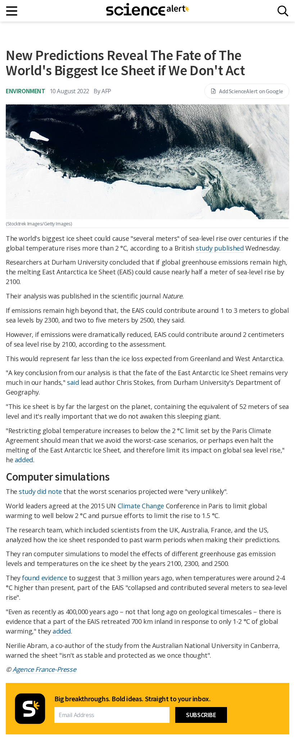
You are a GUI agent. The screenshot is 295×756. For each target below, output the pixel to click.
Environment (25, 91)
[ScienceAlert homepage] (147, 10)
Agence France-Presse (44, 669)
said (73, 382)
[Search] (283, 11)
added (24, 459)
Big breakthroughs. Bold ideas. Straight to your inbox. (132, 699)
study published (220, 248)
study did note (40, 491)
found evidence (44, 577)
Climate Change (141, 505)
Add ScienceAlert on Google (251, 91)
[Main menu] (12, 11)
